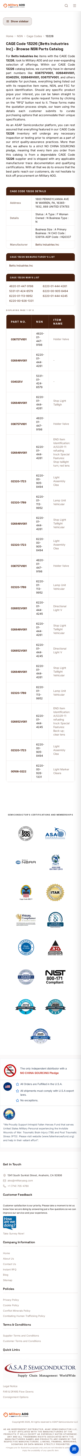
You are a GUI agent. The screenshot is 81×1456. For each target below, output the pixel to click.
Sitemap (7, 1280)
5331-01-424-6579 (21, 291)
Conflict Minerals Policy (16, 1310)
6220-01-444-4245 (55, 295)
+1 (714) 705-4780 (18, 1185)
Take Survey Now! (13, 1233)
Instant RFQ (9, 1269)
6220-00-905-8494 (55, 291)
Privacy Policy (11, 1299)
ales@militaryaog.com (20, 1180)
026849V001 (19, 360)
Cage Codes (34, 36)
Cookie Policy (11, 1305)
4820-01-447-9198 (21, 286)
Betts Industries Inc (47, 244)
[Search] (66, 5)
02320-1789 (18, 502)
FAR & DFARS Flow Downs (18, 1391)
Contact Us (9, 1264)
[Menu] (74, 5)
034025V (17, 381)
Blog (5, 1274)
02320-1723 (18, 481)
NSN (20, 36)
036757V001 (19, 339)
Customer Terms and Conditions (22, 1341)
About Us (8, 1258)
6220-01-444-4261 (55, 286)
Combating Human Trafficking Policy (24, 1315)
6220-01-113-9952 (21, 295)
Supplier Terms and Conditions (21, 1335)
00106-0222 (18, 771)
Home (9, 36)
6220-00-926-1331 (21, 300)
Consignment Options (15, 1397)
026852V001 (19, 608)
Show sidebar (20, 21)
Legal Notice (10, 1386)
